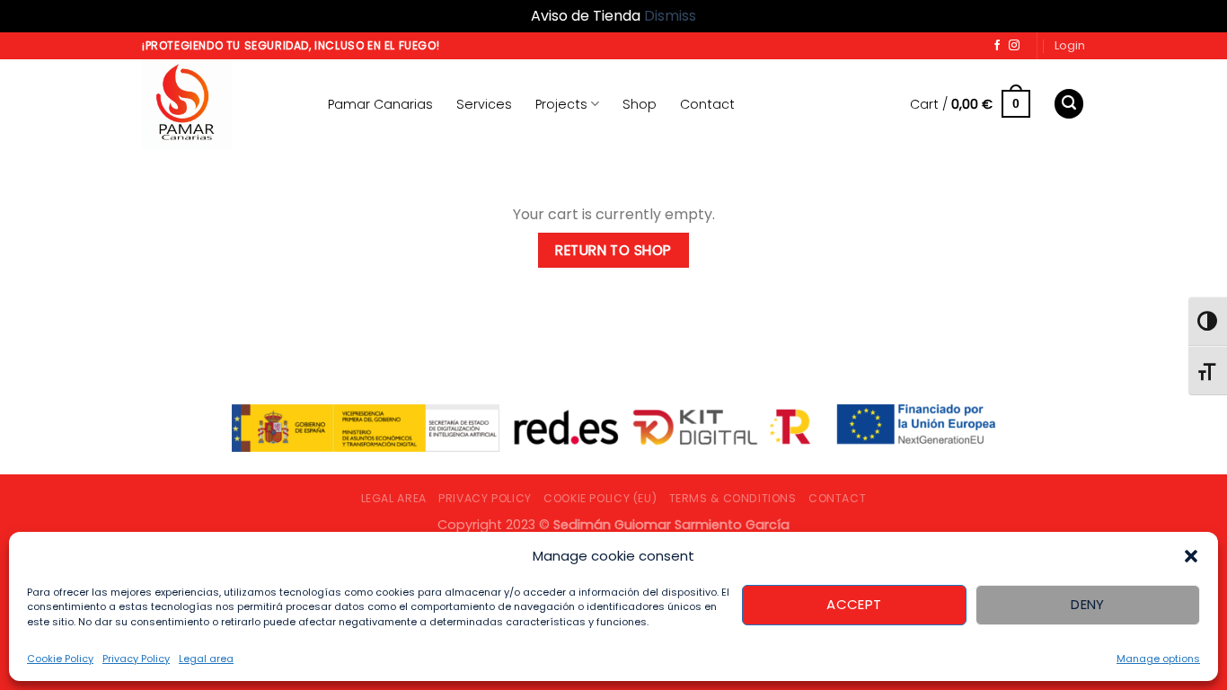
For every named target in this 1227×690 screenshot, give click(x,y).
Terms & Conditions (733, 498)
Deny (1088, 604)
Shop (639, 104)
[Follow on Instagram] (1014, 46)
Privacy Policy (136, 658)
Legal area (206, 658)
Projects (561, 104)
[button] (1191, 556)
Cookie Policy (60, 658)
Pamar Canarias (380, 104)
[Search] (1069, 104)
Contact (707, 104)
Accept (854, 604)
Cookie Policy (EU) (600, 498)
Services (484, 104)
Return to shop (613, 250)
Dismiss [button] (670, 15)
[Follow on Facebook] (997, 46)
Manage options (1158, 658)
